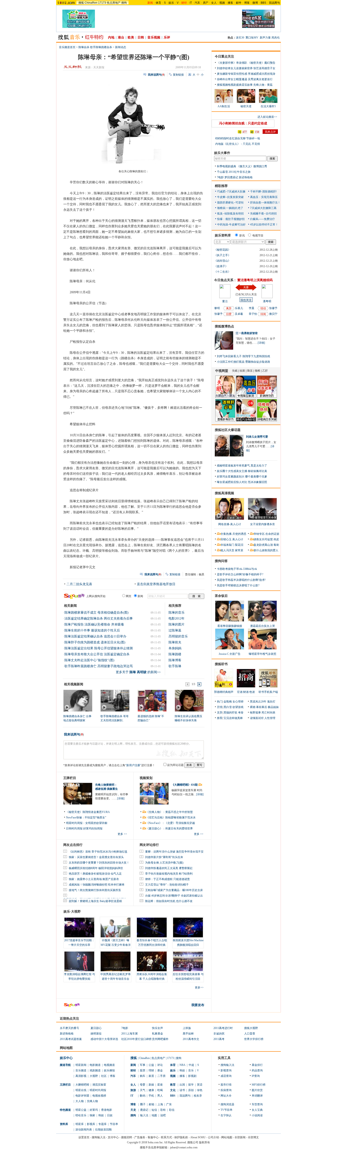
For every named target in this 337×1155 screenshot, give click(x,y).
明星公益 (80, 1109)
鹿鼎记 (144, 1109)
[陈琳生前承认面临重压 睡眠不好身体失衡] (189, 700)
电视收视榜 (99, 1095)
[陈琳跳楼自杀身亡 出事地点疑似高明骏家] (77, 700)
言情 (219, 707)
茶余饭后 (221, 596)
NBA (182, 1065)
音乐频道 (80, 1070)
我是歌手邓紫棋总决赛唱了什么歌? (238, 585)
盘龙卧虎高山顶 (263, 544)
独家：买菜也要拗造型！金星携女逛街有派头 (96, 857)
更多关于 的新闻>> (138, 672)
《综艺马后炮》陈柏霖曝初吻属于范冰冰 (171, 817)
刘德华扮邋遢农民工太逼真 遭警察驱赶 (169, 868)
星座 (160, 1084)
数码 (142, 1095)
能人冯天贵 (227, 550)
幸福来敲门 (227, 544)
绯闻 (263, 314)
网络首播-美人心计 (229, 524)
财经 (133, 1070)
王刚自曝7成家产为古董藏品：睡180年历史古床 (174, 890)
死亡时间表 (268, 712)
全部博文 (253, 1137)
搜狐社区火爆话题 (227, 430)
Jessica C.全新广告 (229, 654)
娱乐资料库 (223, 235)
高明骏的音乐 (178, 636)
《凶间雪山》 (222, 260)
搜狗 (124, 2)
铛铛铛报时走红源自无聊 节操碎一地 (237, 138)
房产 (205, 2)
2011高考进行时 (223, 1028)
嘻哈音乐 (80, 1115)
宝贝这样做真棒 (233, 718)
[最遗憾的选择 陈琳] (152, 700)
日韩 (141, 37)
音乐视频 (153, 37)
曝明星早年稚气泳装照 (262, 654)
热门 (219, 701)
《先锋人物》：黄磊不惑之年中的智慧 (169, 812)
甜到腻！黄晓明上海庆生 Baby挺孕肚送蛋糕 (95, 901)
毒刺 (276, 544)
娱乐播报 (109, 1070)
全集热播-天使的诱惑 (233, 533)
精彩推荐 (221, 186)
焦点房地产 (114, 2)
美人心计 (237, 539)
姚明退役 (96, 1033)
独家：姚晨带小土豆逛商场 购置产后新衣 (94, 879)
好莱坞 (94, 1109)
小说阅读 (257, 1115)
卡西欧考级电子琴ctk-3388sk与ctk (237, 569)
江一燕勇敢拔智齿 (247, 333)
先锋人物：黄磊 (263, 84)
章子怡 (253, 313)
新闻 (133, 1065)
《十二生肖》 (222, 271)
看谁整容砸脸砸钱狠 (229, 626)
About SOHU (198, 1137)
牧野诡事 (255, 712)
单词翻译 (257, 1095)
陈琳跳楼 (174, 654)
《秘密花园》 (222, 249)
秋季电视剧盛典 (226, 166)
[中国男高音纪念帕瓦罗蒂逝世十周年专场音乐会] (115, 961)
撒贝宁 (273, 313)
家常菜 (239, 550)
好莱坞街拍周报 (92, 828)
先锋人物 (92, 1101)
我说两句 (274, 2)
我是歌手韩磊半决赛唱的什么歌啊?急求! (241, 580)
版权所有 (204, 1142)
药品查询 (257, 1070)
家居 (151, 1076)
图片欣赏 (257, 1090)
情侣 (263, 308)
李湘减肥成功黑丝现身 (261, 73)
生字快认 (226, 1115)
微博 (255, 2)
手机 (151, 1095)
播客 (230, 2)
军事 (142, 1065)
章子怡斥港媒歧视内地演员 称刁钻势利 (169, 873)
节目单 (114, 1124)
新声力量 (265, 37)
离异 (229, 308)
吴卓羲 (239, 313)
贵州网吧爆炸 (160, 1039)
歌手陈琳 (174, 666)
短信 (154, 1109)
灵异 (219, 712)
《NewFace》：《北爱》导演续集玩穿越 (170, 823)
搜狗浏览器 (227, 1104)
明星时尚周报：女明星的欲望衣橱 (86, 823)
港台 (121, 37)
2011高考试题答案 (71, 1039)
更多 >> (122, 834)
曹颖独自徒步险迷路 (257, 361)
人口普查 (249, 1033)
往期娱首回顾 (103, 1129)
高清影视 (80, 1076)
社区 (104, 1076)
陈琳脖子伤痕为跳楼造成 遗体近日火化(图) (94, 642)
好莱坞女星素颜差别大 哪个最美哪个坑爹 (242, 476)
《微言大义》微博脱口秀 (252, 166)
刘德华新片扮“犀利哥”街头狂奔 (164, 857)
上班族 (187, 1028)
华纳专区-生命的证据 (266, 533)
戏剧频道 (95, 1070)
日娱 (110, 1115)
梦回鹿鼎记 (231, 177)
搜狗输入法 (227, 1065)
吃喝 (160, 1090)
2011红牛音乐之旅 (240, 171)
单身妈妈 (174, 648)
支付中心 (113, 1137)
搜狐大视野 (251, 1028)
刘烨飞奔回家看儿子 (229, 356)
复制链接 (178, 74)
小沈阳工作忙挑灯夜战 (230, 361)
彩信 (171, 1109)
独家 (92, 1115)
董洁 (225, 301)
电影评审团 (82, 1095)
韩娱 (101, 1115)
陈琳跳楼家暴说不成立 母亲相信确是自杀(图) (96, 612)
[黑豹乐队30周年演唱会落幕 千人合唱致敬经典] (151, 961)
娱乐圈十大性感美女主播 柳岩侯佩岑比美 (242, 471)
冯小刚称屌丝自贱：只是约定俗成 (243, 123)
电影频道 (95, 1065)
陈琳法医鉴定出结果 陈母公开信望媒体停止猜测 (98, 648)
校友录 (198, 1095)
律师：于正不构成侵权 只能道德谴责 (167, 879)
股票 (142, 1070)
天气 (142, 1090)
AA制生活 (224, 106)
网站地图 (226, 1137)
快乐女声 (157, 1028)
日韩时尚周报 (74, 828)
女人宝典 (257, 1109)
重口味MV (252, 37)
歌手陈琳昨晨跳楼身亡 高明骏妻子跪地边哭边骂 (98, 666)
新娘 (151, 1084)
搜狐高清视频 (224, 493)
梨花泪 (239, 544)
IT (191, 2)
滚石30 (240, 37)
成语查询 (226, 1076)
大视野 (94, 1076)
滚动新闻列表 (83, 1129)
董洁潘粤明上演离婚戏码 (255, 280)
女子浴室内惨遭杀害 (262, 524)
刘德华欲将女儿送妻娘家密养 (235, 68)
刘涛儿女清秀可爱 (257, 436)
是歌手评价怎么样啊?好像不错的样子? (240, 574)
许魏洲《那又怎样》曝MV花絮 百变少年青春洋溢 (116, 945)
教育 (173, 1084)
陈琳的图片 (176, 624)
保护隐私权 (181, 1137)
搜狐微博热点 (224, 326)
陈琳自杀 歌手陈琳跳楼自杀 (95, 47)
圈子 (143, 1104)
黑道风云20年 (258, 701)
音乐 (191, 1070)
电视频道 (109, 1065)
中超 (191, 1065)
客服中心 (153, 1137)
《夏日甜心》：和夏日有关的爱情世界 (169, 828)
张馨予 (218, 313)
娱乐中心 (66, 1058)
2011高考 (218, 1039)
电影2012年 (176, 618)
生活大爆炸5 (268, 106)
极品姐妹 (273, 707)
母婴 (142, 1084)
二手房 (161, 1076)
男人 (160, 1095)
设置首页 (83, 1137)
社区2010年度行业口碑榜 (136, 1039)
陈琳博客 (174, 660)
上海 (160, 1104)
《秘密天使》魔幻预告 (261, 62)
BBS (263, 2)
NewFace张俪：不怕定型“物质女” (86, 817)
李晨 (251, 308)
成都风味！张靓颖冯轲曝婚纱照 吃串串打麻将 (96, 884)
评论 (160, 1065)
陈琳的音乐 (176, 612)
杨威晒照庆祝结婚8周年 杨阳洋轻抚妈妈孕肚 (96, 868)
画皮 (276, 539)
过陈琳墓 (174, 630)
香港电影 (106, 1109)
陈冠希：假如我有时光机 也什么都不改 (169, 901)
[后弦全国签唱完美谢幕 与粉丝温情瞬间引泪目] (188, 961)
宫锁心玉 (226, 539)
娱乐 (171, 2)
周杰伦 (275, 37)
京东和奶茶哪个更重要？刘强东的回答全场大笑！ (99, 862)
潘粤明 (267, 301)
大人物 (79, 1101)
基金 (160, 1070)
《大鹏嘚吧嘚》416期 (184, 784)
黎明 (217, 308)
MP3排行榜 (258, 1084)
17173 (102, 2)
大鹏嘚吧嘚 (82, 1084)
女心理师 (237, 701)
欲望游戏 (237, 707)
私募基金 (157, 1033)
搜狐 (81, 2)
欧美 (131, 37)
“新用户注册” (133, 765)
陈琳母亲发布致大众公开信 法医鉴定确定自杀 (97, 654)
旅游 (133, 1090)
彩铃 (163, 1109)
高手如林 (188, 1033)
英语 (199, 1084)
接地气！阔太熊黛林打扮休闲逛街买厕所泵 (95, 890)
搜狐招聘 (126, 1137)
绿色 (199, 1090)
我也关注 (245, 300)
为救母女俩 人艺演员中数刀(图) (164, 862)
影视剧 (192, 1076)
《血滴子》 (221, 266)
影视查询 (226, 1070)
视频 (222, 2)
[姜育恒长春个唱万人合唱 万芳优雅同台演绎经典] (151, 927)
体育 (158, 2)
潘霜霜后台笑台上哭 (262, 626)
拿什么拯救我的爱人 (266, 550)
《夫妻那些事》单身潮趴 (232, 62)
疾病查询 (226, 1090)
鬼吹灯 (271, 701)
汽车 (197, 2)
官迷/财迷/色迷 (246, 692)
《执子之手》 (222, 255)
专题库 (102, 1124)
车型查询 (257, 1104)
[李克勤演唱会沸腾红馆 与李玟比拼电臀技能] (79, 961)
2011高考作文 (191, 1039)
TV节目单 (226, 1109)
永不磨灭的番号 (69, 1028)
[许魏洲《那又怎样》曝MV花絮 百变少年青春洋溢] (115, 927)
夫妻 (246, 287)
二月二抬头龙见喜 (79, 584)
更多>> (199, 987)
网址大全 (226, 1095)
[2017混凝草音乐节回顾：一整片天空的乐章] (79, 927)
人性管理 (269, 718)
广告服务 (139, 1137)
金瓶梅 (228, 701)
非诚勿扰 (218, 1033)
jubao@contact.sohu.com (183, 1147)
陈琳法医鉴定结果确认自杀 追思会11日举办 (95, 636)
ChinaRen (91, 2)
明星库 (79, 1124)
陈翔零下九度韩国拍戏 (256, 356)
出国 (182, 1084)
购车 (142, 1076)
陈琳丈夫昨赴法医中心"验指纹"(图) (89, 660)
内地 (111, 37)
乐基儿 (239, 308)
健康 (151, 1090)
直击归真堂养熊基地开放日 (156, 584)
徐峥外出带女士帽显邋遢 (232, 79)
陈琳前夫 (174, 642)
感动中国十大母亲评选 (104, 1039)
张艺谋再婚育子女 (264, 68)
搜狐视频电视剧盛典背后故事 (235, 84)
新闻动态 (120, 47)
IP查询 (256, 1076)
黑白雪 (228, 707)
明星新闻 (80, 1065)
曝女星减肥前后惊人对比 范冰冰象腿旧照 (242, 482)
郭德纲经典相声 (223, 692)
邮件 (238, 2)
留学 (191, 1084)
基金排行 (257, 1065)
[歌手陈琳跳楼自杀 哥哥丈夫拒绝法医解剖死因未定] (114, 700)
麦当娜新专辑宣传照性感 (232, 73)
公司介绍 (213, 1137)
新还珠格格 (246, 177)
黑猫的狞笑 (230, 712)
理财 (151, 1070)
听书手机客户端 (268, 692)
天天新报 (98, 67)
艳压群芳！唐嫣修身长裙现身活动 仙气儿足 (95, 873)
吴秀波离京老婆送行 (260, 79)
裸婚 (252, 707)
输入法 (144, 1115)
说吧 (163, 1115)
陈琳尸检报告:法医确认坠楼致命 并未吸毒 (94, 624)
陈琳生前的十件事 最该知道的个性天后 (92, 630)
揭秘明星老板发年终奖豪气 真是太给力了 (242, 465)
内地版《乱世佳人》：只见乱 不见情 (237, 143)
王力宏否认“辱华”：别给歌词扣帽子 (167, 884)
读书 (182, 1090)
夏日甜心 (96, 1028)
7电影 (220, 177)
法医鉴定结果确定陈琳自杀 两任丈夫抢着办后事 (98, 618)
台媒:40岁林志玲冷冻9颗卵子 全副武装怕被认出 (174, 895)
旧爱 (229, 314)
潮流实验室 (99, 1084)
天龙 (133, 1109)
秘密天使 (245, 106)
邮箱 (151, 1104)
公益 (151, 1065)
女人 (214, 2)
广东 (169, 1104)
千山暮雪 (222, 171)
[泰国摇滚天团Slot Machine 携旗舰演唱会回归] (188, 927)
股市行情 (226, 1084)
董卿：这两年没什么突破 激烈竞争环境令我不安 (174, 851)
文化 (173, 1090)
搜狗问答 (221, 561)
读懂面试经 (257, 718)
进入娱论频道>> (267, 116)
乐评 (167, 37)
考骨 (240, 712)
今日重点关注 (224, 56)
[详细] (120, 798)
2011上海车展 (129, 1033)
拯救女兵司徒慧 (263, 539)
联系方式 (166, 1137)
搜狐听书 (221, 664)
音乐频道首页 (67, 47)
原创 (191, 1090)
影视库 (91, 1124)
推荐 (219, 718)
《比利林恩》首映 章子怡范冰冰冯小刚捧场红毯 (98, 851)
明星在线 (80, 1090)
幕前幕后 (261, 707)
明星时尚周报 (98, 1090)
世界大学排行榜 (253, 1039)
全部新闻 (240, 1137)
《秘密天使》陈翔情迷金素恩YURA (88, 812)
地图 (154, 1115)
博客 (247, 2)
